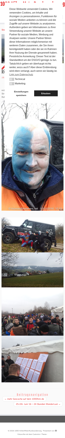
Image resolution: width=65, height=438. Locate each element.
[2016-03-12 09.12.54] (32, 358)
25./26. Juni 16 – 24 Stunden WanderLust (38, 404)
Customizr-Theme (39, 434)
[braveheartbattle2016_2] (32, 269)
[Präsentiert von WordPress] (56, 430)
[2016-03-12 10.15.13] (32, 155)
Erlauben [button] (45, 93)
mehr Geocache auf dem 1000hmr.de (24, 398)
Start (4, 29)
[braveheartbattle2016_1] (32, 234)
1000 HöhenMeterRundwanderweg (28, 431)
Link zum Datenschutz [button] (21, 74)
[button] (11, 79)
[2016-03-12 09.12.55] (32, 312)
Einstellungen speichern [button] (21, 93)
